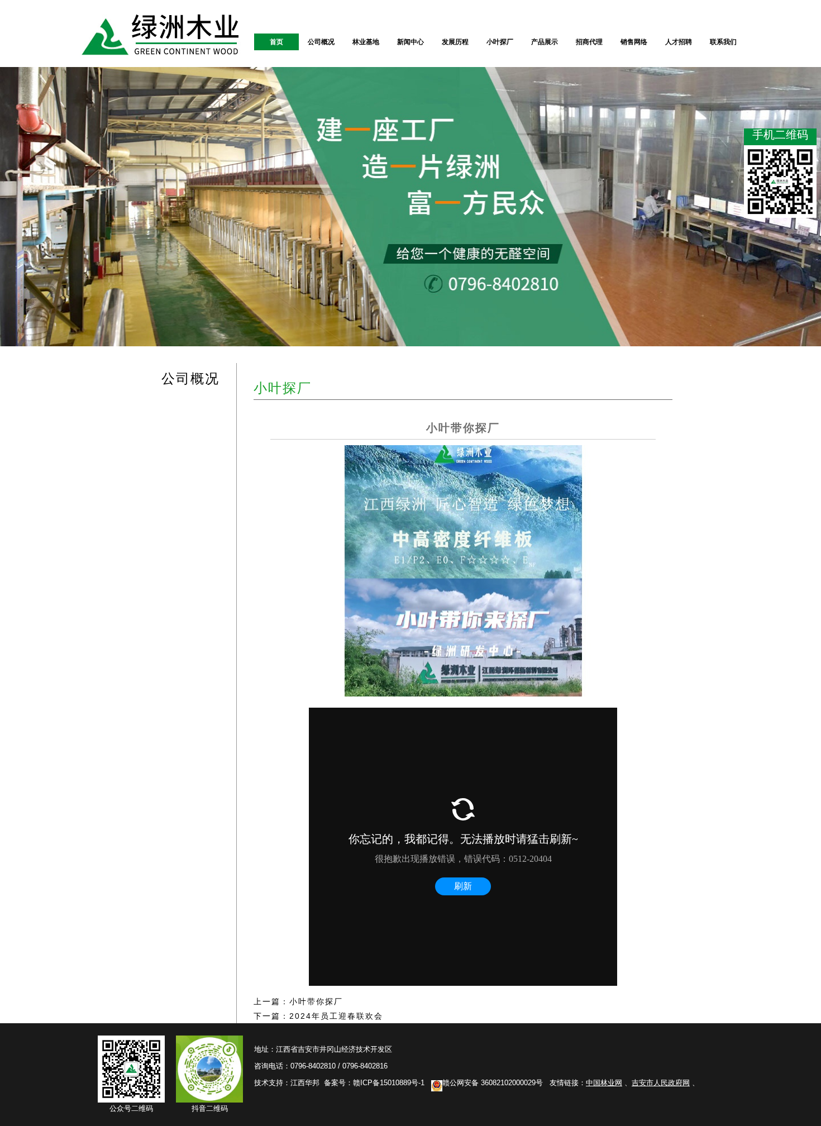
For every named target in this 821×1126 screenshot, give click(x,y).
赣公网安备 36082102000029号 (492, 1083)
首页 (276, 42)
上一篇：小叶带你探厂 (298, 1001)
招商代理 (589, 42)
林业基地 (365, 42)
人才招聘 (678, 42)
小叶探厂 (499, 42)
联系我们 (723, 42)
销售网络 (633, 42)
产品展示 (544, 42)
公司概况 (321, 42)
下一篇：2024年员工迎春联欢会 (318, 1016)
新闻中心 (410, 42)
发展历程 (455, 42)
